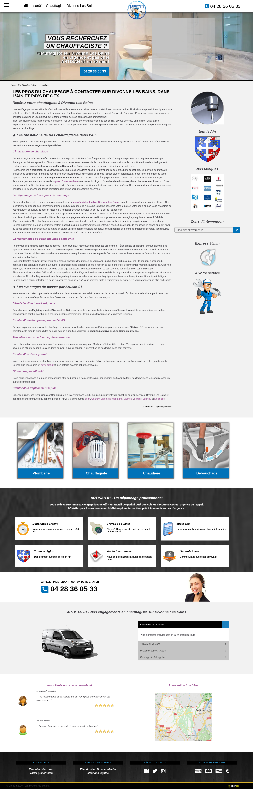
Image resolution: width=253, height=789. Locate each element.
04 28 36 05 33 (225, 6)
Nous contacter (106, 769)
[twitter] (155, 771)
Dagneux (128, 399)
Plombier (34, 769)
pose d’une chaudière (66, 181)
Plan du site (87, 769)
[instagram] (163, 771)
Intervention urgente (152, 624)
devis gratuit (47, 365)
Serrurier (47, 769)
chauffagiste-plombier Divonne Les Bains (96, 202)
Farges (138, 399)
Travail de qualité (150, 644)
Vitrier (33, 773)
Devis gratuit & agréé (152, 657)
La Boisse (159, 399)
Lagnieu (147, 399)
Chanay (95, 399)
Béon (87, 399)
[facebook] (146, 771)
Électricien (46, 773)
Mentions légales (98, 773)
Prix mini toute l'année (153, 650)
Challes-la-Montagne (111, 399)
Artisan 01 (15, 85)
